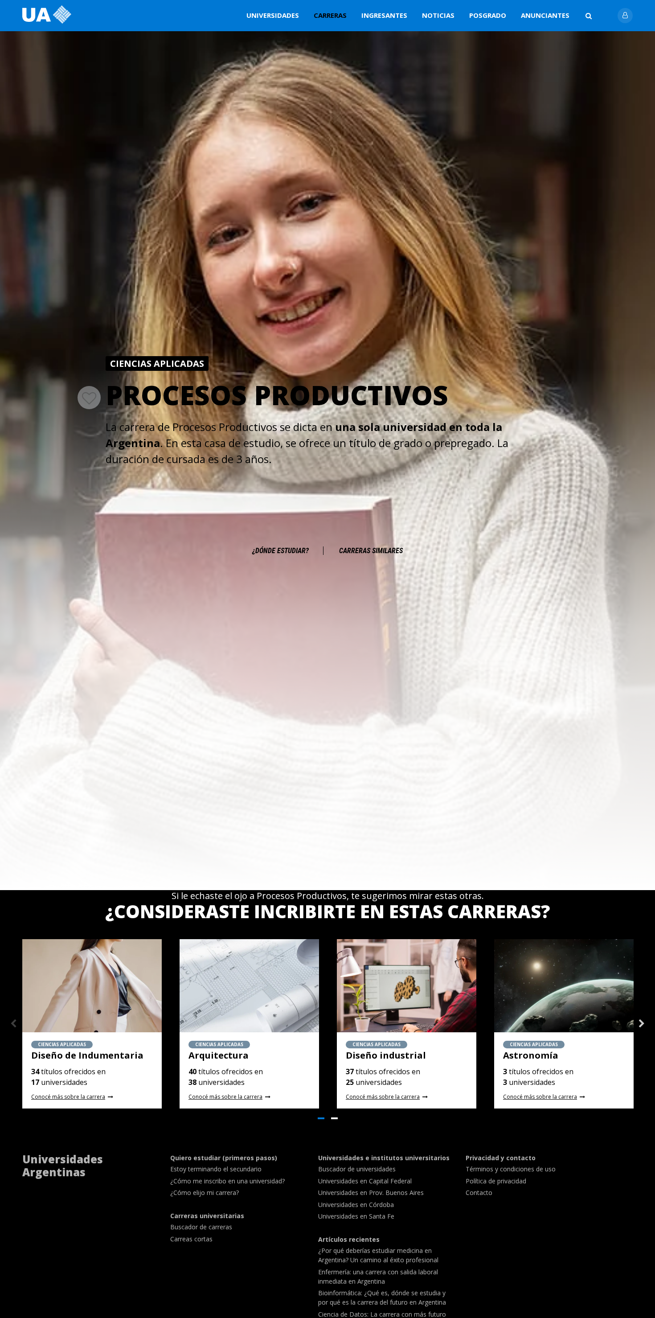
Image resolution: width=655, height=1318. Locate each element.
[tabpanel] (92, 1024)
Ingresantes (384, 15)
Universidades (272, 15)
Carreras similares (371, 550)
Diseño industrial (386, 1055)
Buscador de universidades (357, 1169)
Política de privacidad (496, 1181)
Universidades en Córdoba (356, 1204)
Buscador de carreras (201, 1227)
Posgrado (487, 15)
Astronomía (530, 1055)
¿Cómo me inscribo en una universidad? (227, 1181)
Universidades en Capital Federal (365, 1181)
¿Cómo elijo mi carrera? (204, 1192)
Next (642, 1024)
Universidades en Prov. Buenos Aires (371, 1192)
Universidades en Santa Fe (356, 1216)
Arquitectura (218, 1055)
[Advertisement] (327, 496)
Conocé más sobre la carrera (68, 1097)
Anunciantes (545, 15)
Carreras (330, 15)
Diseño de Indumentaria (87, 1055)
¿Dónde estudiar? (280, 550)
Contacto (479, 1192)
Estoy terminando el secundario (216, 1169)
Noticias (438, 15)
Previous (13, 1024)
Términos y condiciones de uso (511, 1169)
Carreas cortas (191, 1239)
